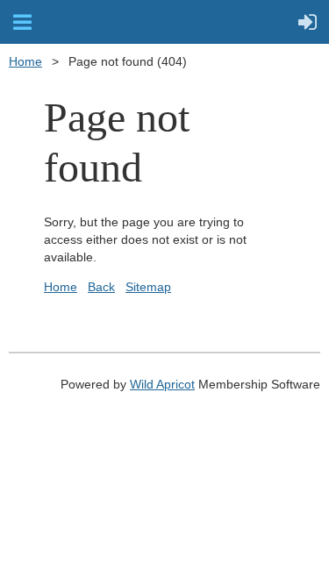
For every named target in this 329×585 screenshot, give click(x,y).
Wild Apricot (162, 384)
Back (101, 287)
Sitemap (148, 287)
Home (25, 61)
